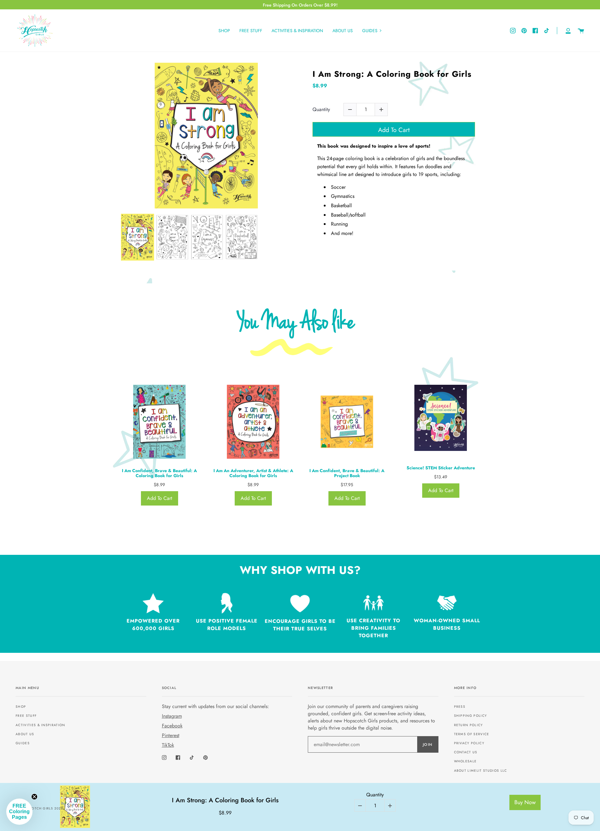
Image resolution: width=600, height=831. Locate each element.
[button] (19, 812)
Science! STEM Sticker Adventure (441, 468)
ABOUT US (25, 734)
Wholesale (465, 761)
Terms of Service (471, 734)
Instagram (172, 716)
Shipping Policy (470, 715)
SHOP (21, 706)
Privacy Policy (469, 743)
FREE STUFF (26, 715)
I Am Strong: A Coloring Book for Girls (392, 74)
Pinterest (170, 735)
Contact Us (466, 752)
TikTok (168, 745)
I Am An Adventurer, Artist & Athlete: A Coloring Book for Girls (253, 473)
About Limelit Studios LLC (480, 770)
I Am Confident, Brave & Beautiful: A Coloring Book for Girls (159, 473)
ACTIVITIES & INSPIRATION (40, 725)
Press (460, 706)
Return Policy (468, 725)
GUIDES (23, 743)
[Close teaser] (34, 797)
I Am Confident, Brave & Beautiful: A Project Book (346, 473)
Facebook (172, 725)
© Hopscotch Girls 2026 (39, 808)
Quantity (321, 109)
